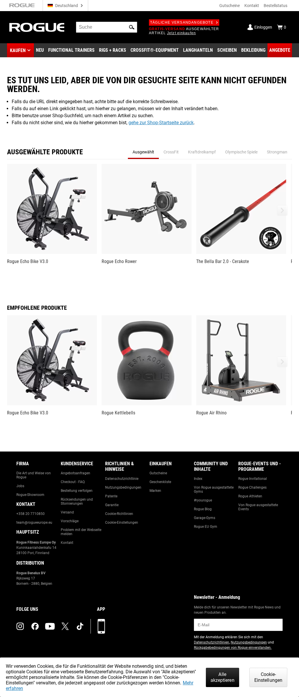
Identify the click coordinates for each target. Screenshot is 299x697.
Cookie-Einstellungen (121, 522)
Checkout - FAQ (73, 482)
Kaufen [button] (18, 50)
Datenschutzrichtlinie (121, 479)
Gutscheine (229, 5)
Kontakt (251, 5)
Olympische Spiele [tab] (241, 152)
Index (198, 479)
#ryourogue (203, 500)
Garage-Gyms (204, 518)
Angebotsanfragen (75, 473)
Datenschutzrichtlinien (211, 642)
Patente (111, 496)
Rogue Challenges (252, 487)
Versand (67, 512)
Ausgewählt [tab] (143, 152)
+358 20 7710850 (30, 514)
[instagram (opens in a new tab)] (20, 626)
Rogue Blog (203, 509)
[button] (131, 27)
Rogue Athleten (250, 496)
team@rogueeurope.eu (34, 522)
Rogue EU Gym (205, 527)
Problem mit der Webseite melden (81, 532)
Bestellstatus (275, 5)
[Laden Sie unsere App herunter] (101, 626)
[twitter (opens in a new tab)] (65, 626)
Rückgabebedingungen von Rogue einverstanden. (233, 648)
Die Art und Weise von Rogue (33, 475)
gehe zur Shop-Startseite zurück (161, 122)
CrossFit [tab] (171, 152)
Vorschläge (70, 521)
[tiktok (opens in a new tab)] (80, 626)
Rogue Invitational (252, 479)
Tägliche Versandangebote (181, 22)
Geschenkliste (160, 482)
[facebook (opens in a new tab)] (35, 626)
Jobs (20, 486)
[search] (106, 27)
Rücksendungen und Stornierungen (77, 501)
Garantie (112, 505)
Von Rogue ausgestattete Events (258, 507)
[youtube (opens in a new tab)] (50, 626)
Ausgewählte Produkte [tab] (45, 151)
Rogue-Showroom (30, 495)
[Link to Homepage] (36, 27)
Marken (155, 491)
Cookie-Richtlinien (119, 514)
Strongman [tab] (277, 152)
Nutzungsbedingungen (123, 487)
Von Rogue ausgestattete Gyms (214, 489)
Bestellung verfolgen (77, 491)
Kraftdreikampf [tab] (202, 152)
